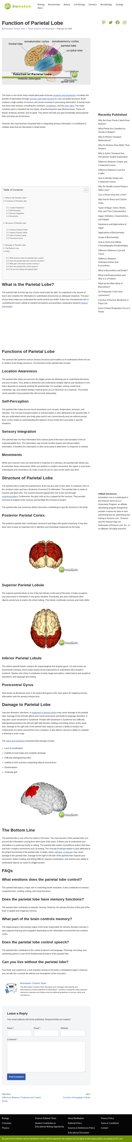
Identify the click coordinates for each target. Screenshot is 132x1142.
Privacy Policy (107, 1118)
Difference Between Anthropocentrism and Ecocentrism (108, 262)
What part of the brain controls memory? (24, 264)
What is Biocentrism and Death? (113, 270)
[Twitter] (110, 22)
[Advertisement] (46, 159)
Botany (67, 4)
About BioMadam (76, 1118)
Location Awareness (16, 208)
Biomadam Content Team (14, 29)
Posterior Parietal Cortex (18, 230)
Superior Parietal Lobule (18, 233)
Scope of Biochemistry (108, 237)
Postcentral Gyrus (16, 238)
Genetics (93, 4)
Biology (41, 4)
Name (10, 1028)
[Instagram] (124, 22)
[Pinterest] (103, 22)
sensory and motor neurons (42, 99)
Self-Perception (15, 210)
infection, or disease (64, 852)
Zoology (119, 4)
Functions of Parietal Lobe (16, 201)
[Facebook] (117, 22)
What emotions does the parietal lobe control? (26, 258)
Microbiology (106, 4)
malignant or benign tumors (44, 712)
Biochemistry (54, 4)
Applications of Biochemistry (111, 233)
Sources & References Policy (81, 1128)
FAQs (7, 251)
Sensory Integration (16, 213)
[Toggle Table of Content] (85, 190)
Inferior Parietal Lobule (17, 235)
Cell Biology (79, 4)
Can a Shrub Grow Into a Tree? (112, 195)
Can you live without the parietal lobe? (23, 269)
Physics (5, 1128)
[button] (43, 7)
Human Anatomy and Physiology (41, 29)
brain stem (69, 106)
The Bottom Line (12, 248)
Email (37, 1028)
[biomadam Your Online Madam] (17, 6)
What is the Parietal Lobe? (16, 198)
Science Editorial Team (45, 1118)
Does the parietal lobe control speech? (23, 266)
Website (64, 1028)
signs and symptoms (15, 741)
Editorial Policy (75, 1123)
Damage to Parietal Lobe (15, 245)
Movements (13, 216)
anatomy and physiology (64, 95)
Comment (12, 1039)
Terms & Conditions (110, 1123)
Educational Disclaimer (78, 1133)
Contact (104, 1128)
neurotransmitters (10, 496)
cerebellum (51, 106)
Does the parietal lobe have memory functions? (27, 261)
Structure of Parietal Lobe (15, 223)
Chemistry (6, 1123)
